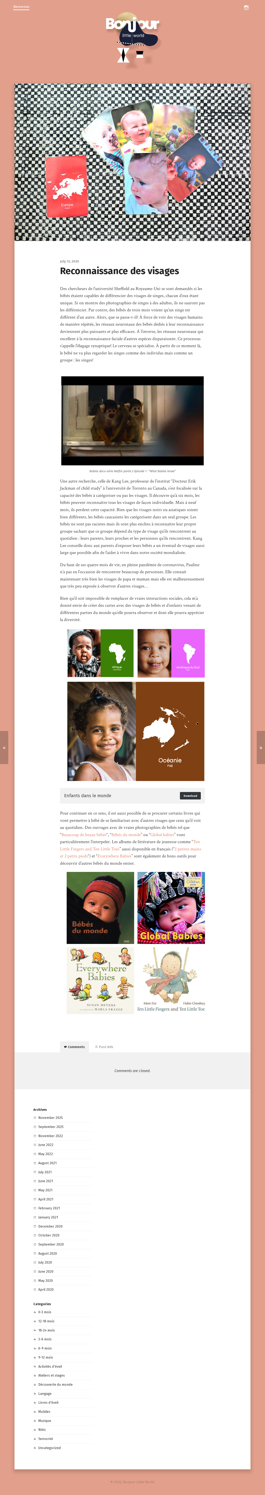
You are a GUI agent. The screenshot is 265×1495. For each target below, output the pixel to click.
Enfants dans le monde (87, 795)
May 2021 (45, 1190)
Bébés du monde (126, 835)
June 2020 (45, 1272)
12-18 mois (46, 1321)
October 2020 (48, 1235)
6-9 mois (45, 1348)
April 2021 (45, 1199)
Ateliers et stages (51, 1375)
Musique (44, 1421)
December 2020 (50, 1226)
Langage (45, 1394)
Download (190, 795)
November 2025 (50, 1118)
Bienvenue (21, 7)
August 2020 (47, 1253)
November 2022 (50, 1136)
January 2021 (48, 1217)
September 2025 (51, 1127)
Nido (42, 1430)
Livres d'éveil (48, 1403)
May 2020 (45, 1281)
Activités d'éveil (50, 1367)
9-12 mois (45, 1357)
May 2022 (45, 1154)
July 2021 (45, 1172)
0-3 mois (44, 1312)
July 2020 (45, 1262)
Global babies (162, 835)
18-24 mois (46, 1330)
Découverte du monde (55, 1385)
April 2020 (46, 1290)
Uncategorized (49, 1448)
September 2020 (51, 1244)
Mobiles (44, 1412)
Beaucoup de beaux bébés (83, 835)
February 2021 (49, 1208)
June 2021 (45, 1181)
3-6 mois (45, 1339)
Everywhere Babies (114, 856)
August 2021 (47, 1163)
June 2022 (45, 1145)
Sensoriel (45, 1439)
